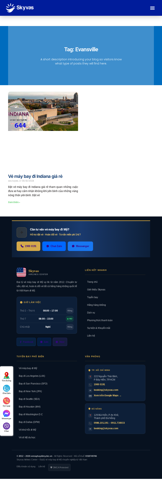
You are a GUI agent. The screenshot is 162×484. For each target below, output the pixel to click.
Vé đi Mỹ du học (26, 437)
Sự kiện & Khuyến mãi (97, 328)
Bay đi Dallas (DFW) (28, 422)
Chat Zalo (56, 246)
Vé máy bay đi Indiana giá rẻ (35, 176)
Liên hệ (90, 335)
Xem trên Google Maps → (108, 395)
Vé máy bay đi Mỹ (27, 368)
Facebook (28, 342)
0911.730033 (118, 423)
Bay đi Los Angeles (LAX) (31, 376)
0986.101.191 (101, 423)
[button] (152, 8)
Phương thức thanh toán (98, 320)
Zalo (46, 342)
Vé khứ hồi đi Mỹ (26, 429)
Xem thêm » (14, 202)
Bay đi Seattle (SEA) (28, 399)
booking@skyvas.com (106, 390)
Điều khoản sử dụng (26, 466)
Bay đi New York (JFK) (29, 391)
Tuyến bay (91, 297)
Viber (61, 342)
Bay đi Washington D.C (30, 414)
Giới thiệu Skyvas (95, 289)
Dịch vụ (90, 312)
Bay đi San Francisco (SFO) (32, 383)
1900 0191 (30, 246)
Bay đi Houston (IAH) (28, 406)
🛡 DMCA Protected (59, 467)
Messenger (82, 246)
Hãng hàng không (95, 305)
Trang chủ (91, 282)
